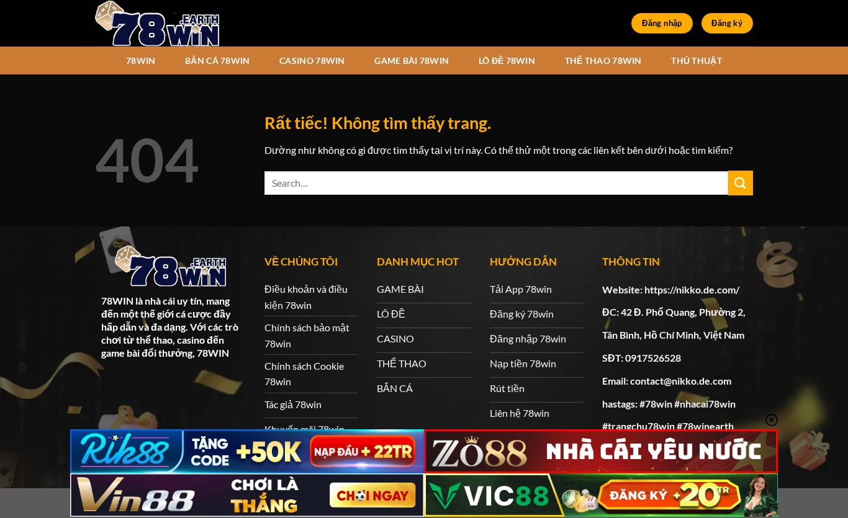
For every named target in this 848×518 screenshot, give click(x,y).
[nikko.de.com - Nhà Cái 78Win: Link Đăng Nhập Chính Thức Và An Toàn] (157, 23)
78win (140, 60)
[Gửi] (740, 183)
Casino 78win (312, 60)
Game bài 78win (411, 60)
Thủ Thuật (696, 60)
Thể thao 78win (603, 60)
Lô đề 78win (507, 60)
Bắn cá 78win (217, 60)
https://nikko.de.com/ (691, 289)
